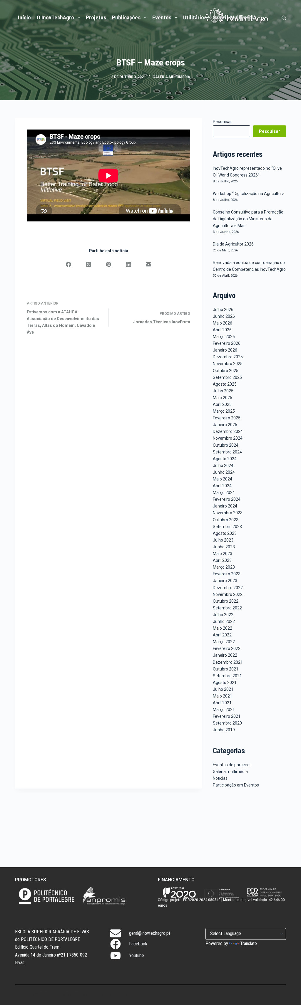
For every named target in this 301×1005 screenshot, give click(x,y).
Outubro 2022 (225, 601)
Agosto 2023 (225, 533)
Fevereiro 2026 (226, 343)
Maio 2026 (222, 323)
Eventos (161, 17)
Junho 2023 (224, 546)
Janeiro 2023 (225, 580)
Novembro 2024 (228, 438)
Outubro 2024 (225, 445)
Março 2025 (224, 411)
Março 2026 (224, 336)
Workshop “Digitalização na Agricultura (249, 193)
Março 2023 (224, 567)
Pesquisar (222, 121)
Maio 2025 (222, 397)
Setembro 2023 (227, 526)
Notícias (220, 778)
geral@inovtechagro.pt (149, 933)
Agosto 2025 (225, 384)
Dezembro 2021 (228, 662)
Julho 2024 (223, 465)
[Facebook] (68, 264)
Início (24, 17)
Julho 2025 (223, 391)
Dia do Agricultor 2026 (233, 244)
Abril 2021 (222, 702)
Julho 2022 (223, 614)
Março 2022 (224, 641)
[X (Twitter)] (88, 264)
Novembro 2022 (228, 594)
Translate (248, 943)
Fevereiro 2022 (226, 648)
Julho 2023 (223, 540)
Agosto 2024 (225, 458)
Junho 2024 (224, 472)
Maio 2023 (222, 553)
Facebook (138, 944)
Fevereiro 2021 (226, 716)
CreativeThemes (125, 994)
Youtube (136, 955)
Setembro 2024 (227, 452)
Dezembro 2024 (228, 431)
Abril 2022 (222, 635)
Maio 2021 (222, 696)
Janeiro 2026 (225, 350)
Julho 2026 (223, 309)
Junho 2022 (224, 621)
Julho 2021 (223, 689)
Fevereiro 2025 (226, 418)
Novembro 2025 (228, 363)
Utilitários (195, 17)
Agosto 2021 (225, 682)
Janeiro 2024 (225, 506)
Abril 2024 (222, 485)
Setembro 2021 (227, 675)
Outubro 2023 (225, 519)
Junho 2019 (224, 729)
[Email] (148, 264)
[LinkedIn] (128, 264)
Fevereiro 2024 (226, 499)
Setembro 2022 (227, 608)
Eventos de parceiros (232, 764)
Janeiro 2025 (225, 424)
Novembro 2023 (228, 512)
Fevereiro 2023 (226, 574)
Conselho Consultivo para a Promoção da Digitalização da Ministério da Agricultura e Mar (248, 219)
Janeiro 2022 (225, 655)
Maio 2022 (222, 628)
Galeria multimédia (171, 77)
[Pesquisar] (284, 18)
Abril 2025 (222, 404)
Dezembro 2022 (228, 587)
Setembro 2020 (227, 723)
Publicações (126, 17)
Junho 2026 (224, 316)
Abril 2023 (222, 560)
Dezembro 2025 (228, 356)
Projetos (96, 17)
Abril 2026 (222, 329)
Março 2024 (224, 492)
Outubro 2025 (225, 370)
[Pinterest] (108, 264)
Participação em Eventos (236, 785)
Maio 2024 (222, 479)
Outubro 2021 (225, 669)
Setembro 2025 (227, 377)
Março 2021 (224, 709)
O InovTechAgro (55, 17)
